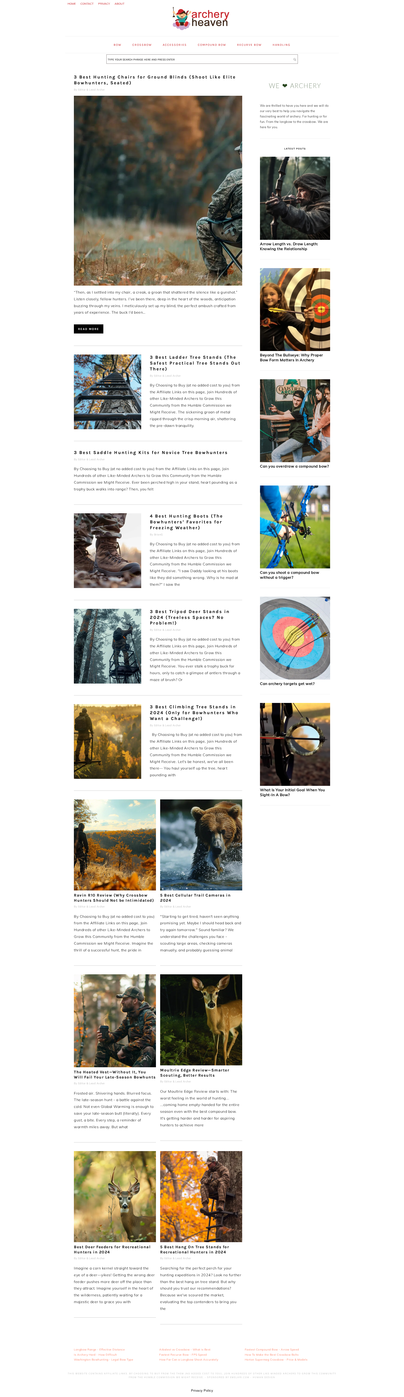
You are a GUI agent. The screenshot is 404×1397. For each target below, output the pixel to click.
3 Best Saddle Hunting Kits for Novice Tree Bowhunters (151, 452)
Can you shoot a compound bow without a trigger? (289, 575)
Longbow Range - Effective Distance (99, 1349)
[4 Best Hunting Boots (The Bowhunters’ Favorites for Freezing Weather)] (107, 551)
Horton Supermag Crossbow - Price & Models (276, 1359)
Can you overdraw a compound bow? (294, 466)
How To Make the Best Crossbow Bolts (272, 1354)
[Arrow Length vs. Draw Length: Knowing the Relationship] (295, 239)
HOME (72, 3)
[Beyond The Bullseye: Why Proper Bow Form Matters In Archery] (295, 350)
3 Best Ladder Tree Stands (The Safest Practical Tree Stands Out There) (195, 363)
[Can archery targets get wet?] (295, 678)
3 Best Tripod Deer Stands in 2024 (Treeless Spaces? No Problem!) (190, 617)
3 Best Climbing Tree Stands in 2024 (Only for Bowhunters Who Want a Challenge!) (194, 712)
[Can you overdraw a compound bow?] (295, 461)
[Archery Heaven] (202, 31)
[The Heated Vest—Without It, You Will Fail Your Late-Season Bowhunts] (115, 1066)
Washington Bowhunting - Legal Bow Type (103, 1359)
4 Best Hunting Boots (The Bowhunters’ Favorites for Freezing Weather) (186, 521)
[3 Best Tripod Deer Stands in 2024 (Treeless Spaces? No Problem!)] (107, 647)
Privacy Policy (202, 1390)
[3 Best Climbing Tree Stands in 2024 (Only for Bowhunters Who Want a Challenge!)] (107, 742)
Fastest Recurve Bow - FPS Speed (183, 1354)
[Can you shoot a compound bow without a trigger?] (295, 567)
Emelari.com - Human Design (252, 1377)
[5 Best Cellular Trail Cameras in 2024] (201, 889)
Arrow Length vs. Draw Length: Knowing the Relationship (289, 246)
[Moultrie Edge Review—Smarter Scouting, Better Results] (201, 1064)
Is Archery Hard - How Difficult (95, 1354)
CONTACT (87, 3)
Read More (88, 329)
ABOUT (119, 3)
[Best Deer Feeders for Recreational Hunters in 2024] (115, 1240)
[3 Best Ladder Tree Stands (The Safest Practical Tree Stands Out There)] (107, 393)
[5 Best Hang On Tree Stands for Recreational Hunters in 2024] (201, 1240)
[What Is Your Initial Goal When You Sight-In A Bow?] (295, 785)
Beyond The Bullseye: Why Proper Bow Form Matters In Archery (291, 357)
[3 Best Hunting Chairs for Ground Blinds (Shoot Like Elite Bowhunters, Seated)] (158, 284)
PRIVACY (104, 3)
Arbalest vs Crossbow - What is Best (185, 1349)
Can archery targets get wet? (287, 683)
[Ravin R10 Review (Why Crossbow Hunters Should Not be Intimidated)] (115, 889)
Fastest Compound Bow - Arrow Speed (272, 1349)
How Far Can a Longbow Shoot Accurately (188, 1359)
